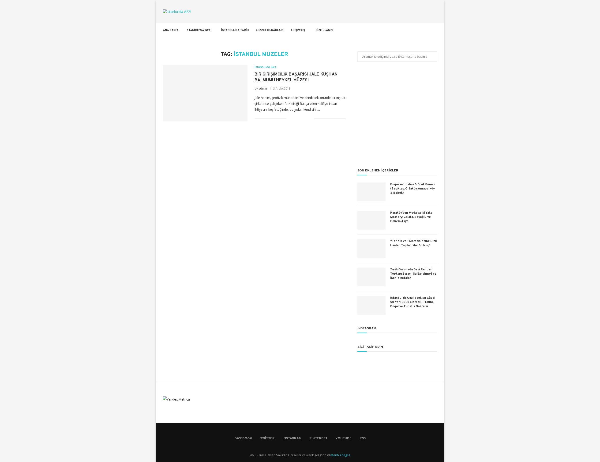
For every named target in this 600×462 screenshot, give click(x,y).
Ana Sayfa (171, 30)
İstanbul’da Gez (198, 30)
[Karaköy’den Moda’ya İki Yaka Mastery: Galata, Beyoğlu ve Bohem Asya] (371, 220)
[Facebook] (403, 30)
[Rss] (428, 30)
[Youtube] (423, 30)
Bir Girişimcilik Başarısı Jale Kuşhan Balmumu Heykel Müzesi (296, 77)
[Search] (434, 30)
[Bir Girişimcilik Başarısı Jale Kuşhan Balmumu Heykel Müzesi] (205, 93)
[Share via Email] (310, 118)
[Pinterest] (418, 30)
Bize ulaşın (324, 30)
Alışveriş (298, 30)
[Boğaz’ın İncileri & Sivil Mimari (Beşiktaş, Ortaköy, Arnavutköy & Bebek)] (371, 191)
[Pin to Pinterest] (305, 118)
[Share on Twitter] (300, 118)
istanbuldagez (340, 455)
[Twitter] (408, 30)
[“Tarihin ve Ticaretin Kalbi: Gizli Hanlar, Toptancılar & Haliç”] (371, 248)
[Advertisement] (397, 118)
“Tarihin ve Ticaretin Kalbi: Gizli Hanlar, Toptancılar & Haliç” (413, 243)
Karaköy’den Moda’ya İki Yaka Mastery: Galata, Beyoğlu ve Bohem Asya (411, 217)
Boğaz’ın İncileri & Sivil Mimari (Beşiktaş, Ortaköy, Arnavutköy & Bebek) (412, 189)
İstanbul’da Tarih (235, 30)
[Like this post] (290, 118)
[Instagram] (413, 30)
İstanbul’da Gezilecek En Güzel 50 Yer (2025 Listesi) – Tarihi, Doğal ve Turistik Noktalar (412, 302)
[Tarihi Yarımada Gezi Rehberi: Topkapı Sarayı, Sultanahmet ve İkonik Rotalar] (371, 277)
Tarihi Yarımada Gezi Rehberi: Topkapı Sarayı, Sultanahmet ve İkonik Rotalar (413, 274)
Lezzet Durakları (270, 30)
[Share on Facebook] (295, 118)
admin (263, 89)
